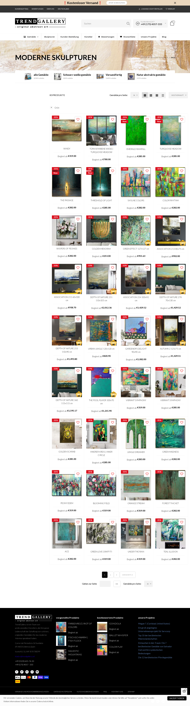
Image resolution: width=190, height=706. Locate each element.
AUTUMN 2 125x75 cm (170, 348)
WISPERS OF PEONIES (66, 248)
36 (134, 95)
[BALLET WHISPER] (102, 639)
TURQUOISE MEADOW (170, 148)
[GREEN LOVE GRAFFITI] (101, 533)
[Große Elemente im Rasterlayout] (151, 95)
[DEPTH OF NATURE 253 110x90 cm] (67, 330)
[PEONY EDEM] (67, 485)
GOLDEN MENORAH (101, 248)
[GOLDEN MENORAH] (101, 230)
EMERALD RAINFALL (136, 149)
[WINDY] (67, 131)
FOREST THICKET (170, 503)
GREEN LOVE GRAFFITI (101, 551)
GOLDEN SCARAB (67, 451)
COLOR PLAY (116, 646)
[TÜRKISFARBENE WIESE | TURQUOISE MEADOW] (101, 131)
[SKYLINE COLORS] (136, 182)
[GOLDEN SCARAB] (67, 434)
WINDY (66, 148)
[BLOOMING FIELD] (101, 485)
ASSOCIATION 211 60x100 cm (67, 298)
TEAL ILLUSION (171, 551)
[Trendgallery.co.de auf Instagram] (32, 672)
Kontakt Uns (117, 692)
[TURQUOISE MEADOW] (170, 131)
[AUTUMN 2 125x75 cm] (170, 330)
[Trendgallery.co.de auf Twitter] (22, 672)
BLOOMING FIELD (101, 503)
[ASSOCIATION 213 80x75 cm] (170, 230)
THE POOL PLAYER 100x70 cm (101, 402)
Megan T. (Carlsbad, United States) (154, 623)
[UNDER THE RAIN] (136, 533)
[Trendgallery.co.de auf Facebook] (16, 672)
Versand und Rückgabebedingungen (32, 692)
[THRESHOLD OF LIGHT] (101, 182)
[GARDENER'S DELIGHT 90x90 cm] (136, 330)
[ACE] (67, 533)
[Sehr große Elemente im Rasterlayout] (157, 95)
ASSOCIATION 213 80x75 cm (170, 249)
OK (117, 584)
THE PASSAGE (66, 200)
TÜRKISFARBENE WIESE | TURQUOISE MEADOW (101, 150)
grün (57, 107)
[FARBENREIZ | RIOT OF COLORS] (61, 627)
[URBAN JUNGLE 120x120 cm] (101, 330)
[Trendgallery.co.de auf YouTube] (37, 672)
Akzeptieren (177, 698)
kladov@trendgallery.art (25, 656)
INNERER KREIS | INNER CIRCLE (101, 453)
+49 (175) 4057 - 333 (24, 664)
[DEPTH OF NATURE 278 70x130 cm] (170, 279)
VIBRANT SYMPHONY (136, 400)
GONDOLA (115, 623)
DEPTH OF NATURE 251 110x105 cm (101, 299)
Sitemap (131, 692)
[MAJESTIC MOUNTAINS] (61, 654)
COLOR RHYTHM (171, 200)
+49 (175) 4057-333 (151, 24)
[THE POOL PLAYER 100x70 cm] (101, 382)
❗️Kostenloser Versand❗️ (82, 3)
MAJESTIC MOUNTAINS (75, 653)
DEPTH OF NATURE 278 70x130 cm (171, 299)
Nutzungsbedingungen (88, 692)
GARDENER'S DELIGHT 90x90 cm (136, 350)
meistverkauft (177, 95)
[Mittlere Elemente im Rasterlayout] (145, 95)
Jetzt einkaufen (116, 3)
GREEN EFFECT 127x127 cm (136, 248)
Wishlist (171, 9)
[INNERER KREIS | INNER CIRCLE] (101, 434)
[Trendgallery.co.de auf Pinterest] (27, 672)
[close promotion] (175, 3)
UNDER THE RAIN (136, 551)
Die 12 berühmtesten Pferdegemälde (155, 657)
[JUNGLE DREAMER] (136, 434)
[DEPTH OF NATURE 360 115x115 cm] (67, 382)
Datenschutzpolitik (63, 692)
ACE (67, 551)
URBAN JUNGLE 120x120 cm (101, 348)
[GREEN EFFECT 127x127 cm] (136, 230)
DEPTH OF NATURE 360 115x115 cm (67, 402)
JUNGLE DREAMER (136, 452)
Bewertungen (37, 9)
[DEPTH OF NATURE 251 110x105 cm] (101, 279)
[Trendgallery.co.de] (40, 23)
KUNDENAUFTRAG (21, 9)
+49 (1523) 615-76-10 (24, 661)
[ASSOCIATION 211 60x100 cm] (67, 279)
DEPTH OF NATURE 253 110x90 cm (67, 350)
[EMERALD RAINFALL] (136, 131)
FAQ (105, 692)
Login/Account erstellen (151, 9)
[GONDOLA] (102, 627)
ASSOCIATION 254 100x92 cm (136, 299)
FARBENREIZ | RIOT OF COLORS (80, 625)
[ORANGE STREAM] (136, 485)
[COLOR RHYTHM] (170, 182)
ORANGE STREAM (136, 503)
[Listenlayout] (163, 95)
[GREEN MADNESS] (170, 434)
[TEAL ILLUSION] (170, 533)
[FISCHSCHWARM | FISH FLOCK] (61, 641)
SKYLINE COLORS (136, 200)
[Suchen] (128, 23)
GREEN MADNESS (170, 451)
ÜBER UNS (50, 9)
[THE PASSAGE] (67, 182)
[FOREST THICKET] (170, 485)
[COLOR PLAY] (102, 650)
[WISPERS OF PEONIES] (67, 230)
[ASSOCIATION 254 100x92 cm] (136, 279)
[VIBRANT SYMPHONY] (136, 382)
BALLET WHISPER (118, 635)
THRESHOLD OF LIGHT (101, 200)
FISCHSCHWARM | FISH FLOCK (78, 639)
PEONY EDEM (67, 503)
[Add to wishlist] (78, 119)
